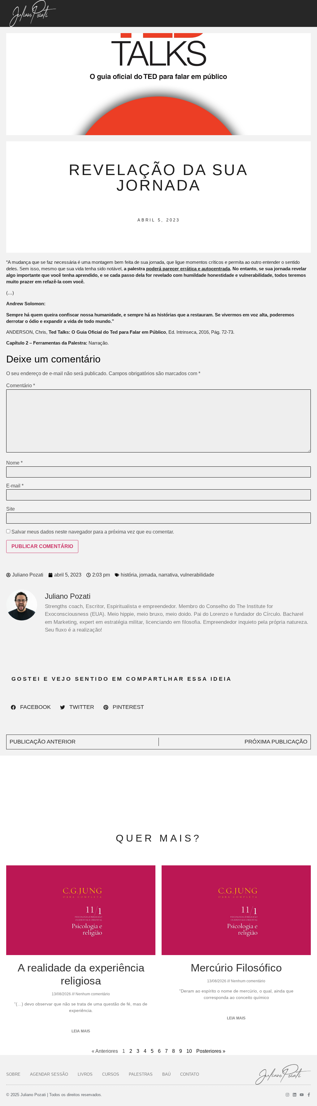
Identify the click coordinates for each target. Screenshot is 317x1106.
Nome (14, 463)
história (129, 574)
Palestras (141, 1074)
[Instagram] (287, 1095)
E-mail (15, 485)
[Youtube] (302, 1095)
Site (10, 509)
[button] (30, 707)
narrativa (168, 574)
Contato (189, 1074)
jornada (147, 574)
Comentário (20, 385)
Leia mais (81, 1031)
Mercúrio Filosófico (236, 968)
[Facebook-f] (309, 1095)
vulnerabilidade (197, 574)
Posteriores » (210, 1051)
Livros (85, 1074)
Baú (166, 1074)
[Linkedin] (295, 1095)
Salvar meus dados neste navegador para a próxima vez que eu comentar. (92, 531)
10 (189, 1051)
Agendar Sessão (49, 1074)
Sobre (13, 1074)
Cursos (110, 1074)
